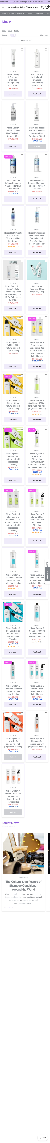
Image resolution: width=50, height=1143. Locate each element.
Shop (10, 30)
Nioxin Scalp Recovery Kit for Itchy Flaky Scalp (37, 289)
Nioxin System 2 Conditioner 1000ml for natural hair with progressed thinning (37, 404)
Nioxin (16, 30)
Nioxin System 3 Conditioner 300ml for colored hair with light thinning (37, 579)
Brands (11, 13)
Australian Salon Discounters (23, 7)
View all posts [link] (7, 826)
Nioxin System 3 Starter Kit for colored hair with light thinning (37, 690)
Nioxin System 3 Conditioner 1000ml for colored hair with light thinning (13, 579)
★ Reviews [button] (47, 574)
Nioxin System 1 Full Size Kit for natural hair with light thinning (13, 346)
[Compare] (23, 49)
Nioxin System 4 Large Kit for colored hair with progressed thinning (13, 742)
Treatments (39, 13)
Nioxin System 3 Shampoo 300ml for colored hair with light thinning (13, 690)
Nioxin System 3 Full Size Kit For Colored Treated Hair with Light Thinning (13, 633)
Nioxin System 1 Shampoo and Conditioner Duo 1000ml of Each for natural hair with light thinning (37, 349)
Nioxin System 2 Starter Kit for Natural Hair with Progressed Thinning (37, 519)
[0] (46, 7)
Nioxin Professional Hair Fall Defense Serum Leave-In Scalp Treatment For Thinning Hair (36, 238)
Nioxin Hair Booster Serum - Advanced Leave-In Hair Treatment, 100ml (37, 132)
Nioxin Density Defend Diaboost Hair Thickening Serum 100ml (13, 132)
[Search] (42, 7)
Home (4, 13)
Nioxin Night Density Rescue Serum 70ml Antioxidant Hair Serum (13, 237)
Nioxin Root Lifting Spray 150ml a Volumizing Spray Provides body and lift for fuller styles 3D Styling (13, 293)
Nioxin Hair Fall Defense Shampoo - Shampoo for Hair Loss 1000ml (13, 184)
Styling (30, 13)
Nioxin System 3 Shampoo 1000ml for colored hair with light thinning (37, 632)
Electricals (21, 13)
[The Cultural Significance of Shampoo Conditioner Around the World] (23, 853)
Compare (5, 35)
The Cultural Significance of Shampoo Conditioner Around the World (23, 885)
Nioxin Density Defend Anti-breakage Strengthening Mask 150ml (13, 80)
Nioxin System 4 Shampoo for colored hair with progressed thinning (37, 742)
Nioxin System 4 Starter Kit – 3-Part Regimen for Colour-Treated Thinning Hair (13, 796)
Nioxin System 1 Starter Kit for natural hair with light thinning (13, 404)
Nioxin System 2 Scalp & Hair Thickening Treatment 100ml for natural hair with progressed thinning (37, 460)
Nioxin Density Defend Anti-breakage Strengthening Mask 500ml (37, 80)
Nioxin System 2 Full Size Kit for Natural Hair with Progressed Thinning (13, 459)
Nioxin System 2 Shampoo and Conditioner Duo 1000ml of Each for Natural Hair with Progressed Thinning (13, 522)
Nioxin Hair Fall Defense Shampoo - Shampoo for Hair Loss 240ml (37, 184)
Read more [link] (8, 908)
